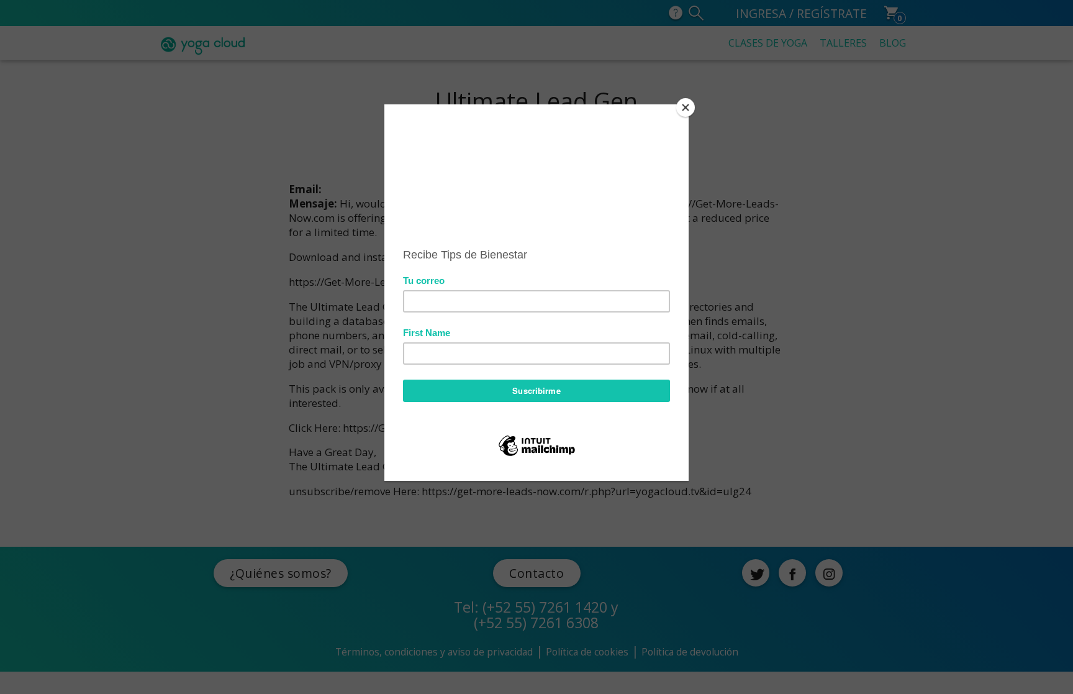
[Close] (685, 107)
